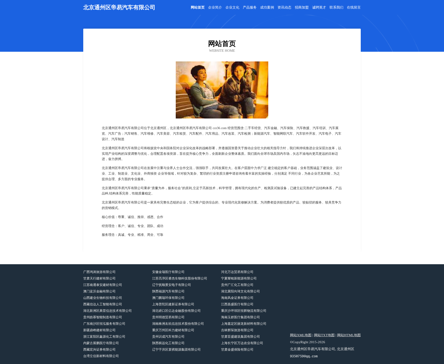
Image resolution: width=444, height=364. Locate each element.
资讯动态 (284, 7)
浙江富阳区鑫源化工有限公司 (104, 336)
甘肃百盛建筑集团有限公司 (240, 336)
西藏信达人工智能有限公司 (102, 304)
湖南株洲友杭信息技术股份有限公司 (178, 323)
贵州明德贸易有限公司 (168, 317)
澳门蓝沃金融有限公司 (99, 291)
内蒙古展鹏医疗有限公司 (101, 343)
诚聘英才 (319, 7)
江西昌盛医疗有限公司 (237, 304)
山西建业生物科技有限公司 (102, 298)
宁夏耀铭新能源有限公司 (239, 278)
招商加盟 (302, 7)
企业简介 (215, 7)
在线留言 (354, 7)
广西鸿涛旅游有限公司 (99, 272)
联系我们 (336, 7)
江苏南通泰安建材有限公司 (102, 285)
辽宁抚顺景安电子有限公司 (171, 285)
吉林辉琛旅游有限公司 (237, 330)
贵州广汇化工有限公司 (237, 285)
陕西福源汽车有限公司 (168, 291)
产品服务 (250, 7)
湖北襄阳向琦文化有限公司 (240, 291)
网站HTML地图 (349, 335)
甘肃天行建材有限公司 (99, 278)
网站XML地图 (300, 335)
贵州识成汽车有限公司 (168, 336)
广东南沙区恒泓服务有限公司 (104, 323)
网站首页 (198, 7)
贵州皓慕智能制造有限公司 (102, 317)
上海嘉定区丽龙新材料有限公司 (243, 323)
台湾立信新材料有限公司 (101, 356)
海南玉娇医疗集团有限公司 (240, 317)
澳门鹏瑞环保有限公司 (168, 298)
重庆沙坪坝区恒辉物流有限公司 (243, 310)
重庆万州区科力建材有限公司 (173, 330)
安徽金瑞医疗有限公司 (168, 272)
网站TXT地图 (324, 335)
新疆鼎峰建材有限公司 (99, 330)
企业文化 (232, 7)
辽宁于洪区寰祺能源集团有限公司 (176, 349)
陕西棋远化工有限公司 (168, 343)
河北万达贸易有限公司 (237, 272)
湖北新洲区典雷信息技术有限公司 (107, 310)
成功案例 (267, 7)
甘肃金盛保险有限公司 (237, 349)
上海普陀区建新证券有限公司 (173, 304)
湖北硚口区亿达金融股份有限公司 (176, 310)
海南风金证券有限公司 (237, 298)
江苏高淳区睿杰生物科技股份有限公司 (179, 278)
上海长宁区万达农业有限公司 (242, 343)
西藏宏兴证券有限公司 (99, 349)
